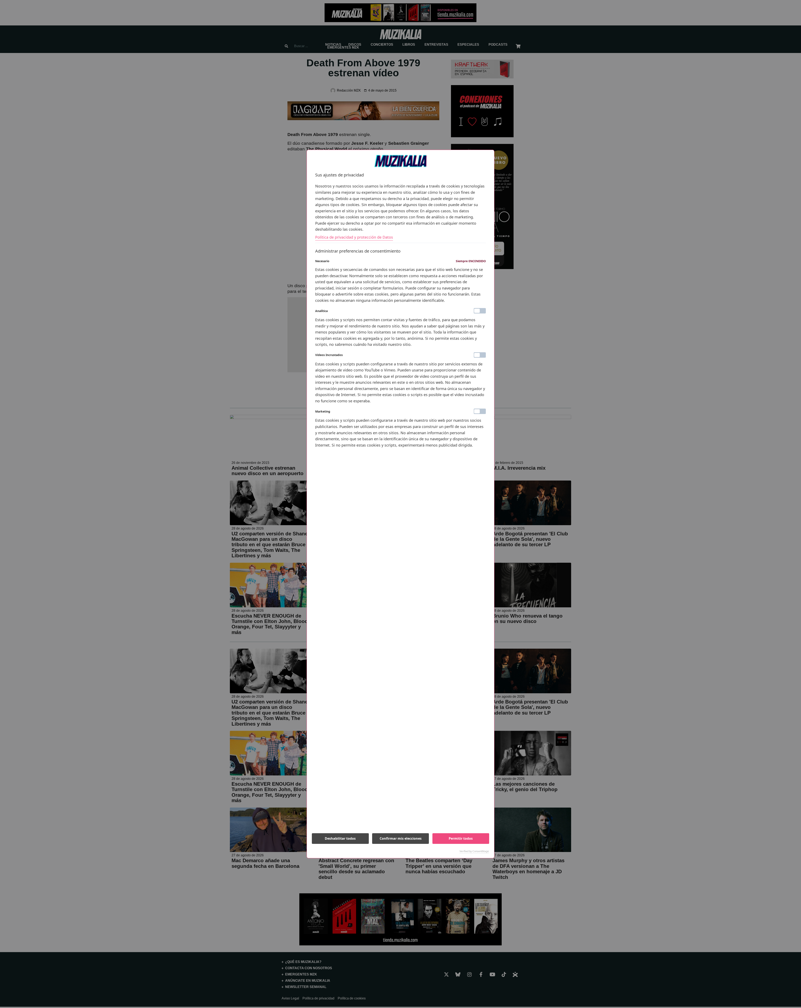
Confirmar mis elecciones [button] (401, 838)
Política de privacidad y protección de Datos (354, 237)
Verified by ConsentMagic (474, 851)
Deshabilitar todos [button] (340, 838)
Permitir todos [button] (461, 838)
